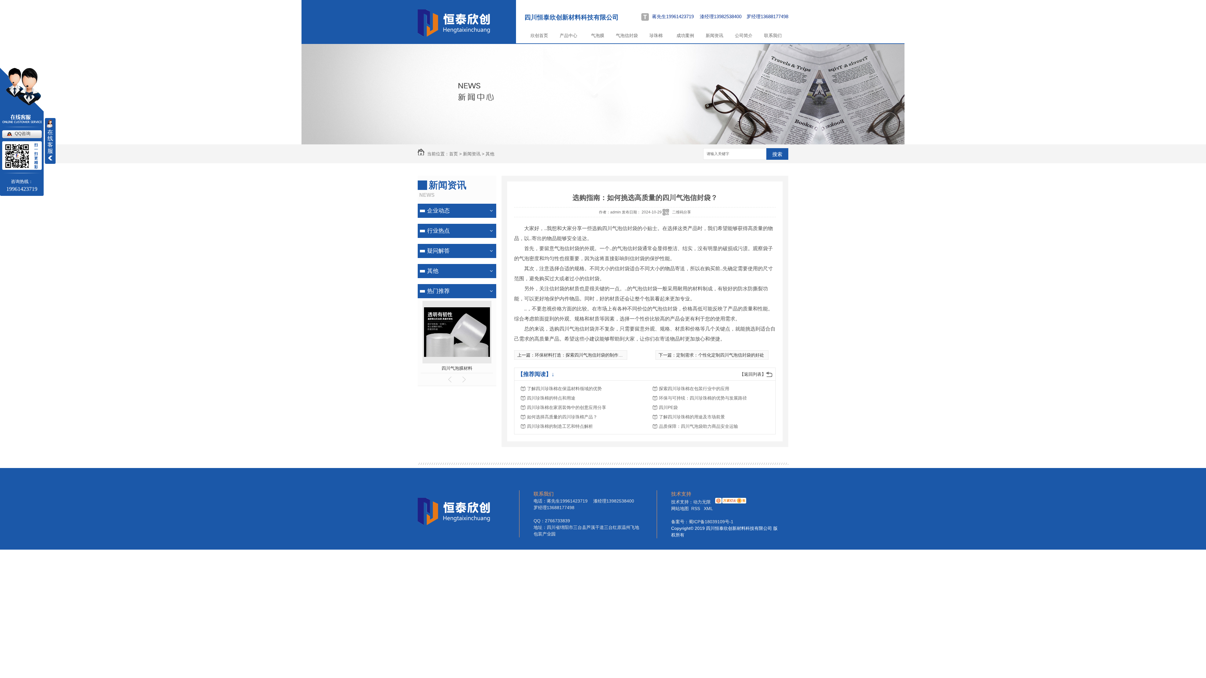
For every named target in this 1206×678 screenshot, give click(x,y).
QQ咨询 (22, 133)
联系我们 (773, 35)
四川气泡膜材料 (457, 368)
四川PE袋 (668, 407)
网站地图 (680, 508)
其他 (490, 153)
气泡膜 (597, 35)
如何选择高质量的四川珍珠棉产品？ (562, 416)
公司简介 (743, 35)
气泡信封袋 (627, 35)
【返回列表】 (753, 374)
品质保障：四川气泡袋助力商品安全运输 (698, 426)
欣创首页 (539, 35)
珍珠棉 (656, 35)
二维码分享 (681, 212)
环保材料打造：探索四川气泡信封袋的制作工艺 (581, 355)
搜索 (777, 154)
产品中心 (568, 35)
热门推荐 (438, 291)
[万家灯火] (729, 501)
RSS (696, 508)
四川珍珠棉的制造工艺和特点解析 (560, 426)
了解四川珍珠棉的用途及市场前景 (692, 416)
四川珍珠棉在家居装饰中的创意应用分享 (566, 407)
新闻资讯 (714, 35)
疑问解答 (438, 251)
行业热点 (438, 231)
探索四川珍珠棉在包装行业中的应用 (694, 388)
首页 (453, 153)
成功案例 (685, 35)
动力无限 (702, 501)
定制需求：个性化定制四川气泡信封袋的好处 (720, 355)
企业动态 (438, 210)
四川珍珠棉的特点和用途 (551, 398)
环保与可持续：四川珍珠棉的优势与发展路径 (703, 398)
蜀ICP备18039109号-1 (711, 521)
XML (708, 508)
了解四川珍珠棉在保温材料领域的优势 (564, 388)
